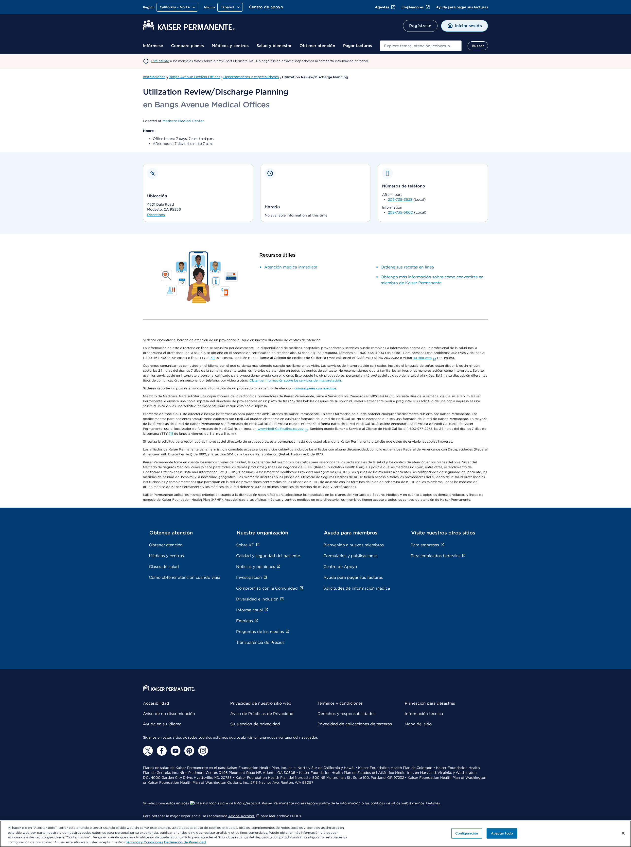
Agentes (382, 7)
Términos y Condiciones (144, 842)
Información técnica (424, 713)
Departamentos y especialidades (251, 77)
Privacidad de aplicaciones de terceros (354, 724)
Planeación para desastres (430, 703)
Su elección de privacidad (255, 724)
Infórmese (153, 45)
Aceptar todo (502, 833)
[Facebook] (162, 751)
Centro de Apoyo (340, 566)
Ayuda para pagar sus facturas (462, 7)
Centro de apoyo (266, 7)
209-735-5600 (401, 212)
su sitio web (422, 358)
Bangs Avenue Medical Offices (194, 77)
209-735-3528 (400, 199)
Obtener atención (317, 45)
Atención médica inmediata (290, 267)
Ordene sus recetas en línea (407, 267)
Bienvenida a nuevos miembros (353, 545)
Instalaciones (154, 77)
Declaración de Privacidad (185, 842)
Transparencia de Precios (260, 642)
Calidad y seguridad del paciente (268, 555)
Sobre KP (245, 545)
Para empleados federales (435, 555)
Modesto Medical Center (183, 121)
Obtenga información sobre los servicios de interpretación (295, 380)
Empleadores (413, 7)
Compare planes (187, 45)
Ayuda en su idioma (162, 724)
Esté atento (160, 61)
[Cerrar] (623, 833)
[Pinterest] (189, 751)
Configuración (466, 833)
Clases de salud (164, 566)
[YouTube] (175, 751)
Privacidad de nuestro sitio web (260, 703)
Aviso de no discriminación (169, 713)
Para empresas (425, 545)
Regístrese (420, 25)
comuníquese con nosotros (315, 388)
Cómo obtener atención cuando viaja (184, 577)
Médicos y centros (230, 45)
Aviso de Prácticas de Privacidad (262, 713)
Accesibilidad (156, 703)
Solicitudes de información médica (356, 588)
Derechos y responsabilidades (346, 713)
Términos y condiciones (340, 703)
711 (212, 358)
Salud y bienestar (274, 45)
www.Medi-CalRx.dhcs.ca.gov (281, 429)
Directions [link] (156, 215)
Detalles (433, 803)
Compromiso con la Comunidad (267, 588)
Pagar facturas (357, 45)
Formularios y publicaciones (350, 555)
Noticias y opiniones (255, 566)
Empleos (244, 620)
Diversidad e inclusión (257, 599)
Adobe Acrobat (241, 816)
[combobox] (421, 45)
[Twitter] (148, 751)
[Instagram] (203, 751)
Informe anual (249, 610)
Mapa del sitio (418, 724)
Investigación (249, 577)
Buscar (478, 46)
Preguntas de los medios (260, 631)
